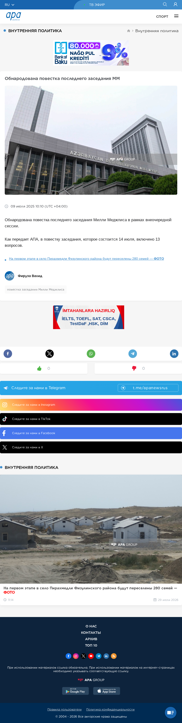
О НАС (91, 626)
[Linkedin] (106, 656)
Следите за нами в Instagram (33, 404)
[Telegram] (98, 656)
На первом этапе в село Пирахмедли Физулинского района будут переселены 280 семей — (86, 258)
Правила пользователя (64, 709)
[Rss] (114, 656)
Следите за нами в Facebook (33, 433)
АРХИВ (91, 639)
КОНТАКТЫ (91, 632)
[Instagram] (76, 656)
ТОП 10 (91, 645)
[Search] (165, 4)
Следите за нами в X (27, 447)
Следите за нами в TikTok (31, 419)
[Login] (175, 4)
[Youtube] (91, 656)
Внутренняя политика (156, 31)
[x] (83, 656)
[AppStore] (106, 691)
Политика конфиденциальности (110, 709)
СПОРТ (162, 16)
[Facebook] (68, 656)
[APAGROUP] (91, 680)
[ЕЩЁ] (175, 16)
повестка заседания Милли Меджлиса (35, 289)
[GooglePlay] (75, 691)
